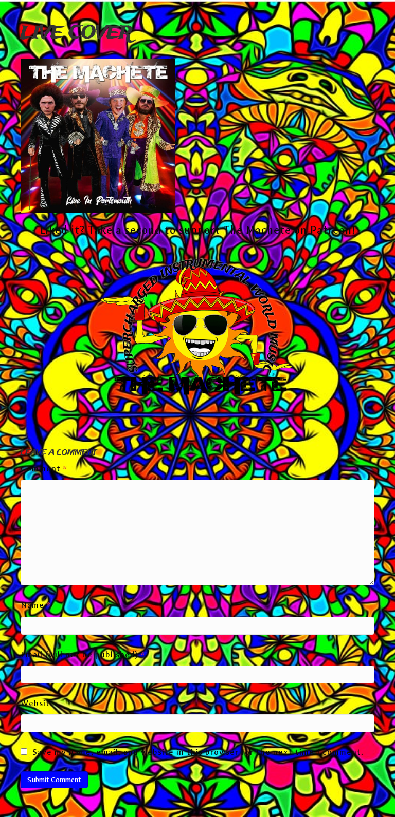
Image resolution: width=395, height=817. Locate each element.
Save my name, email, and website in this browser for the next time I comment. (198, 752)
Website (38, 703)
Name (36, 605)
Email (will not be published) (83, 654)
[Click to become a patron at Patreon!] (197, 329)
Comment (44, 468)
